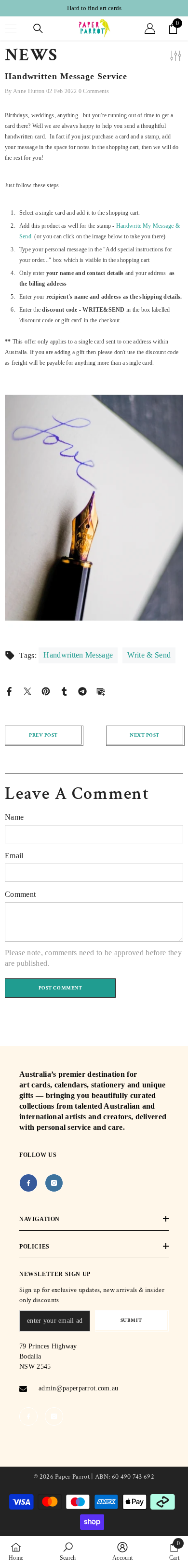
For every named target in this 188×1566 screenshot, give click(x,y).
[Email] (100, 691)
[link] (68, 1551)
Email (14, 856)
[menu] (10, 28)
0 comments (94, 91)
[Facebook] (9, 691)
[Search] (38, 28)
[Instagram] (54, 1183)
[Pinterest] (45, 691)
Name (14, 817)
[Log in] (150, 28)
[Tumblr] (64, 691)
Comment (20, 894)
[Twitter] (27, 691)
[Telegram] (82, 691)
